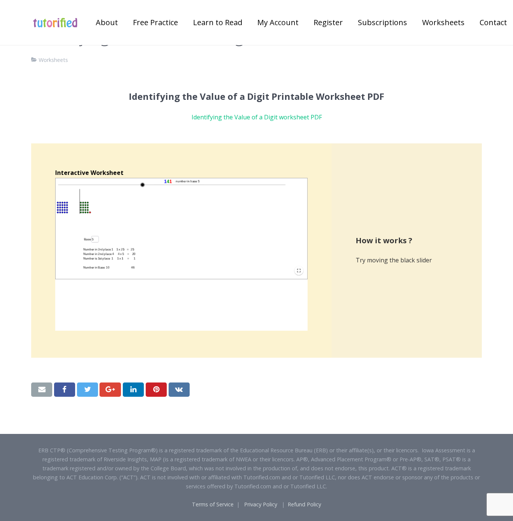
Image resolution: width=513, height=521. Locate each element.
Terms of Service (213, 504)
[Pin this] (156, 389)
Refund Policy (304, 504)
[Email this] (41, 389)
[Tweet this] (87, 389)
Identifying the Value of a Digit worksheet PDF (257, 117)
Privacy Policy (260, 504)
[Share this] (64, 389)
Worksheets (53, 59)
